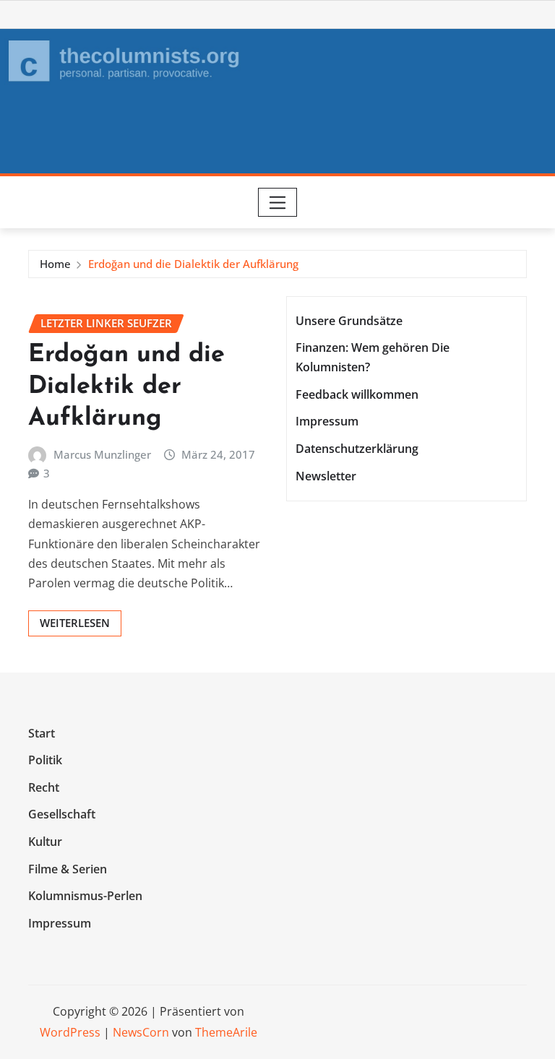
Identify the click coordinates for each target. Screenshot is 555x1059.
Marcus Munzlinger (102, 454)
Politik (45, 760)
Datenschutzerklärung (357, 449)
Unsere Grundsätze (349, 321)
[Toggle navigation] (278, 202)
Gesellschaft (61, 815)
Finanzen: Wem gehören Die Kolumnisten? (372, 357)
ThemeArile (226, 1032)
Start (41, 733)
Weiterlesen (75, 622)
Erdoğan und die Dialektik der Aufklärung (193, 263)
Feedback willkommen (357, 394)
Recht (43, 787)
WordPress (70, 1032)
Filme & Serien (67, 869)
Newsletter (326, 476)
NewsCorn (141, 1032)
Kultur (45, 842)
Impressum (327, 422)
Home (55, 263)
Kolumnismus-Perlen (85, 896)
